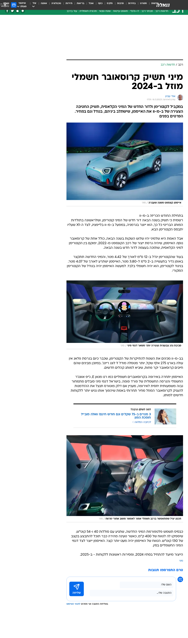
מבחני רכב (147, 11)
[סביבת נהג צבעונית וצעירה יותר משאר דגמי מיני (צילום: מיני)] (124, 314)
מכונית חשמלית (88, 11)
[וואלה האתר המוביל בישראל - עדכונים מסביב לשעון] (163, 5)
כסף (100, 3)
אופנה (44, 3)
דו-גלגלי (134, 11)
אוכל (91, 3)
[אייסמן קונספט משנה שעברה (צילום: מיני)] (124, 164)
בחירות (132, 3)
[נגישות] (5, 5)
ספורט (143, 3)
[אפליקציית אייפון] (17, 11)
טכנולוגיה (56, 3)
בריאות (80, 3)
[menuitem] (141, 5)
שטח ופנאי (105, 11)
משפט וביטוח (120, 11)
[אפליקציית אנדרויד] (22, 11)
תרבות (120, 3)
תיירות (69, 3)
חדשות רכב (161, 11)
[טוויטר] (12, 11)
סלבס (110, 3)
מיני (181, 561)
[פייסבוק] (7, 11)
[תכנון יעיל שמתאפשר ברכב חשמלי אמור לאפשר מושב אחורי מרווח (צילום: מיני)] (124, 478)
